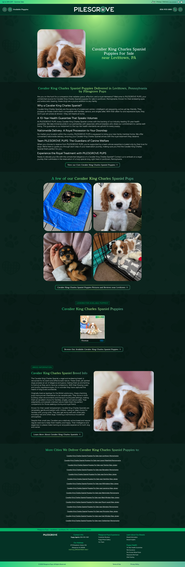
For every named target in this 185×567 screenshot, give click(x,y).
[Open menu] (4, 9)
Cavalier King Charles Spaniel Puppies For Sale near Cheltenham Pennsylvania (92, 521)
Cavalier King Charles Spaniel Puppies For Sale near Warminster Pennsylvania (92, 493)
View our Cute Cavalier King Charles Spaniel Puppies (92, 165)
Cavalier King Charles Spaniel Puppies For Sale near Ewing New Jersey (92, 474)
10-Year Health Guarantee (134, 547)
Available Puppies (20, 9)
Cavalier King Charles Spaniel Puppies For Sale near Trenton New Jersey (92, 465)
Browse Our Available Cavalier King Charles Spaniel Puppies (91, 349)
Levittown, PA (64, 530)
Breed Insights (131, 539)
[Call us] (175, 9)
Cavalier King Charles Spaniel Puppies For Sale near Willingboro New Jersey (93, 484)
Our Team (101, 542)
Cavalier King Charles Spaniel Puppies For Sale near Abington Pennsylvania (92, 507)
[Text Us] (180, 9)
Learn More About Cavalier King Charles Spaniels (56, 434)
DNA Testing (130, 557)
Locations (53, 530)
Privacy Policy (134, 564)
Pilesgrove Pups (43, 530)
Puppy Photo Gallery (104, 539)
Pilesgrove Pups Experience (108, 535)
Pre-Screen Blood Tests (134, 552)
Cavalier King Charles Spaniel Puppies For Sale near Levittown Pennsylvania (92, 456)
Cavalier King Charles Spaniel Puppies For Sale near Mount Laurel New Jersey (92, 502)
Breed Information (132, 537)
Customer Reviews (104, 537)
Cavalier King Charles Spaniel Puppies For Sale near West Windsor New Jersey (92, 497)
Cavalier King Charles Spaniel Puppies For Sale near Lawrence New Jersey (92, 488)
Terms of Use (117, 564)
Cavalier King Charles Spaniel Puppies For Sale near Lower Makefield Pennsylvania (92, 460)
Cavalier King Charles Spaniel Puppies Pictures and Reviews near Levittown (91, 287)
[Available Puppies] (10, 9)
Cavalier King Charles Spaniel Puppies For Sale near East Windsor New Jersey (92, 516)
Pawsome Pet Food (132, 555)
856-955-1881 (166, 9)
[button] (178, 2)
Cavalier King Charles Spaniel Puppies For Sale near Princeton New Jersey (92, 511)
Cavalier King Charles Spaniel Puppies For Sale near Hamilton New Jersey (92, 479)
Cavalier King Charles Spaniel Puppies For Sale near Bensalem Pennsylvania (92, 470)
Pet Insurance (131, 550)
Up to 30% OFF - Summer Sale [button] (13, 2)
